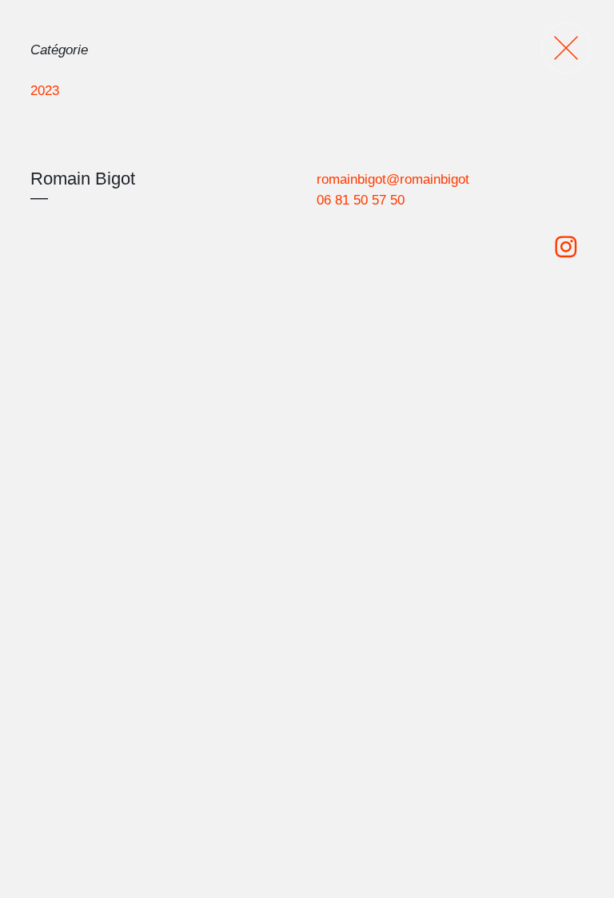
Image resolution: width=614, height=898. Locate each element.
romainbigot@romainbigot (393, 179)
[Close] (566, 48)
